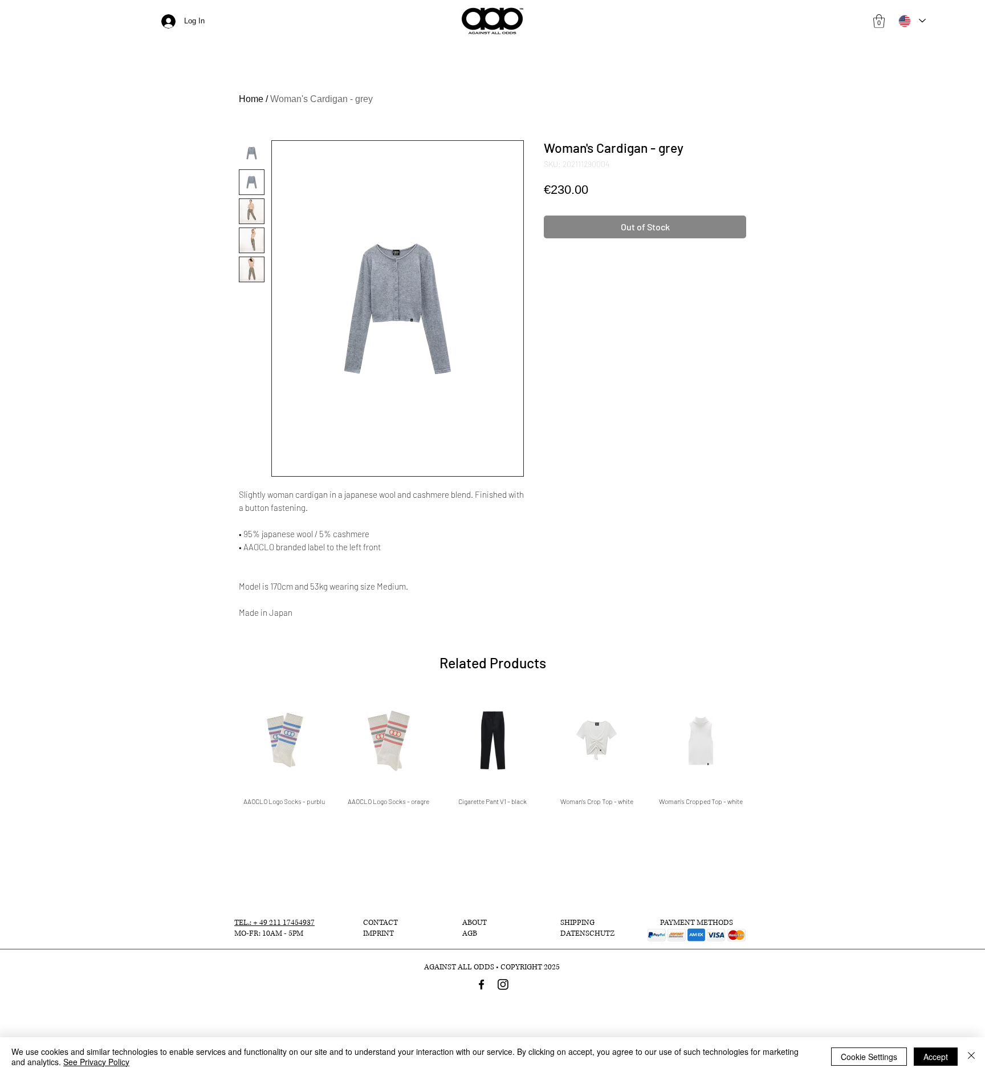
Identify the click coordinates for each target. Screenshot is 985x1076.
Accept (935, 1056)
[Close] (971, 1056)
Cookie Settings (869, 1056)
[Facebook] (481, 984)
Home (251, 99)
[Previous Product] (220, 740)
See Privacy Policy (96, 1061)
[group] (492, 749)
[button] (879, 21)
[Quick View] (284, 740)
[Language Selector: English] (911, 21)
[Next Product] (765, 740)
